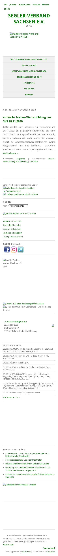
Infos (7, 9)
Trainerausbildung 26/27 (29, 77)
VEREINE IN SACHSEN (12, 221)
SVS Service (29, 83)
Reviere (45, 5)
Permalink (34, 161)
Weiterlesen (11, 153)
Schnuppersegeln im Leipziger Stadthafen (23, 460)
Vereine (36, 5)
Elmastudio (50, 552)
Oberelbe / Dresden (12, 225)
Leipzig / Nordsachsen (13, 237)
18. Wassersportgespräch (15, 321)
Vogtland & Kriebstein (12, 233)
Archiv (6, 206)
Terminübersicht (13, 191)
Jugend (13, 5)
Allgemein (21, 159)
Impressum (8, 544)
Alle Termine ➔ (8, 397)
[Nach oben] (49, 548)
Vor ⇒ (18, 397)
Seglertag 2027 (29, 65)
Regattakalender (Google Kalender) (29, 71)
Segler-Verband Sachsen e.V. (29, 19)
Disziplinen (24, 5)
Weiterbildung (22, 161)
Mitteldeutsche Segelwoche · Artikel (29, 59)
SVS (5, 5)
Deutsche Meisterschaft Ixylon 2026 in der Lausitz (27, 464)
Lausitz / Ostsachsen (12, 229)
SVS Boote (29, 89)
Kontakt (29, 95)
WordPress (26, 552)
